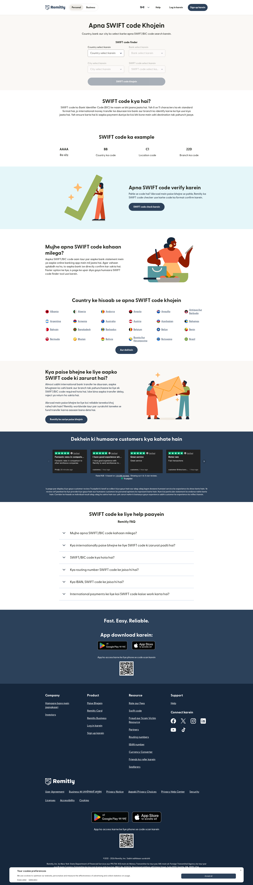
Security (194, 792)
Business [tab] (90, 7)
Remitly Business (96, 718)
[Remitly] (55, 7)
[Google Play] (112, 645)
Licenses (50, 800)
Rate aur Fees (137, 703)
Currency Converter (141, 752)
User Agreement (54, 792)
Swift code (135, 711)
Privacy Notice (115, 792)
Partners (134, 729)
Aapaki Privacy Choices (142, 792)
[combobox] (106, 53)
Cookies (84, 800)
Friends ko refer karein (142, 759)
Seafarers (134, 767)
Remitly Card (94, 711)
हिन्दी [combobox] (142, 7)
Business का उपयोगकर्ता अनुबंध (85, 792)
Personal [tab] (76, 7)
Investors (50, 715)
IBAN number (137, 744)
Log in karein (176, 7)
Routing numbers (139, 737)
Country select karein (99, 47)
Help (158, 7)
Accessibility (67, 800)
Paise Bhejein (94, 703)
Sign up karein (197, 7)
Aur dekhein (126, 350)
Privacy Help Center (173, 792)
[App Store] (143, 645)
